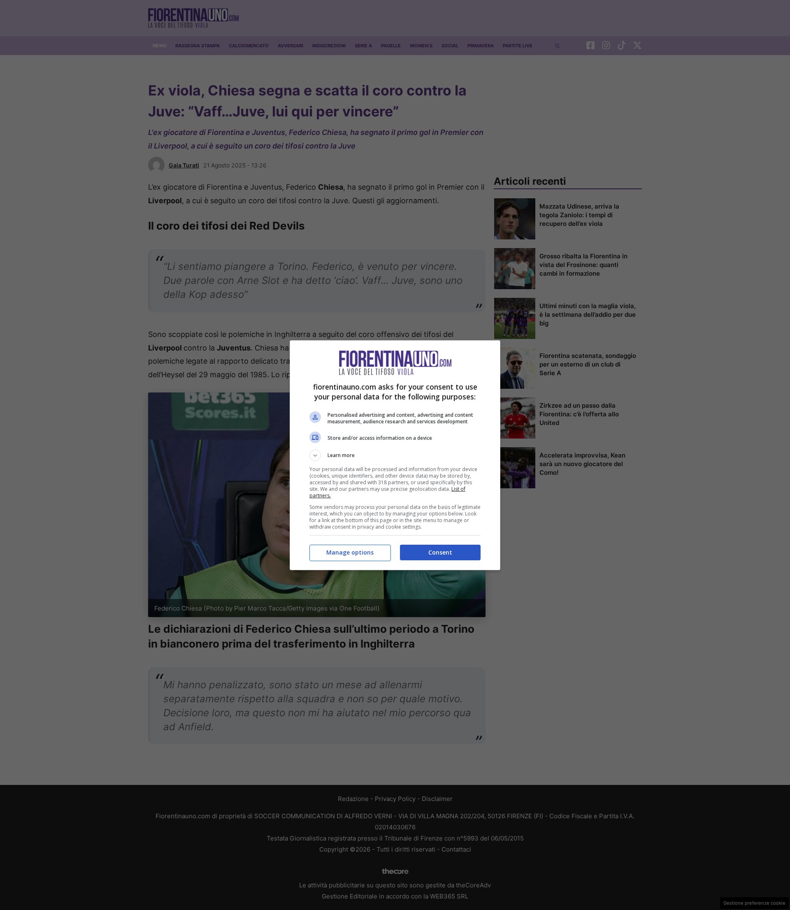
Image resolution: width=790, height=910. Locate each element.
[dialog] (395, 455)
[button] (395, 455)
